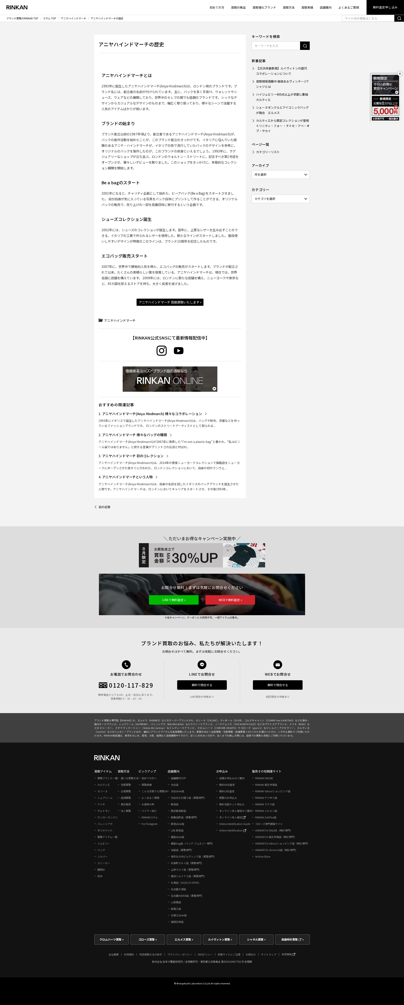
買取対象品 (238, 7)
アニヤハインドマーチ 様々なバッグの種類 (134, 434)
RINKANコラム (150, 817)
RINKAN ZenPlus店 (265, 817)
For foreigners (149, 824)
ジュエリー (103, 843)
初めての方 (217, 7)
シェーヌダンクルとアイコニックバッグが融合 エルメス (282, 110)
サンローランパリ (107, 817)
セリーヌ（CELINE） (207, 720)
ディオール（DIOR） (231, 720)
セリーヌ (102, 791)
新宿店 (174, 804)
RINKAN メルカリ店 (266, 811)
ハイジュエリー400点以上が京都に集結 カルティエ (283, 97)
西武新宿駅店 (178, 811)
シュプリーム (105, 797)
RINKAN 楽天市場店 (266, 784)
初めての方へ (149, 778)
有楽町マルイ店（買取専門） (187, 863)
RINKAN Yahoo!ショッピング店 (272, 791)
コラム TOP (49, 18)
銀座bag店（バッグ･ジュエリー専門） (192, 843)
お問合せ (251, 954)
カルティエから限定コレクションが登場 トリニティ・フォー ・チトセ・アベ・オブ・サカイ (283, 125)
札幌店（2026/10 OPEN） (186, 882)
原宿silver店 (177, 824)
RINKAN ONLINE (264, 778)
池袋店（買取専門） (182, 850)
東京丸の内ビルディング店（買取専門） (193, 856)
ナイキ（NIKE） (298, 724)
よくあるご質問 (348, 7)
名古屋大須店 (178, 889)
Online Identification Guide (234, 824)
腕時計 (101, 869)
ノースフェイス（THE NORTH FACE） (236, 724)
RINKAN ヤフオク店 (266, 797)
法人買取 (126, 811)
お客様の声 (148, 804)
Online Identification (231, 830)
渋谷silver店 (177, 791)
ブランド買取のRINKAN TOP (22, 18)
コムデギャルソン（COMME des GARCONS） (270, 720)
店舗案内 (326, 7)
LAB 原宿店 (177, 830)
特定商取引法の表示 (150, 954)
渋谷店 (174, 784)
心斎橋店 (176, 902)
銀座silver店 (177, 837)
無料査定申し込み (385, 7)
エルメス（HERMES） (150, 720)
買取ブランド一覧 (107, 778)
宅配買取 (126, 784)
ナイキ (101, 804)
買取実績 (307, 7)
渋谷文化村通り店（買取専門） (188, 797)
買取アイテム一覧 (107, 837)
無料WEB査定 (227, 784)
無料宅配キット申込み (232, 804)
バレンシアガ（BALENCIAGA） (168, 724)
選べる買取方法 (129, 778)
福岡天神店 (177, 921)
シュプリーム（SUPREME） (133, 724)
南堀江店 (176, 908)
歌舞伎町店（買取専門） (185, 817)
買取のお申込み (228, 797)
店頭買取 (126, 797)
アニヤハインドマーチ (73, 18)
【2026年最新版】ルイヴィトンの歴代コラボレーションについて (281, 71)
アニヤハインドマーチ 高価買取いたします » (170, 302)
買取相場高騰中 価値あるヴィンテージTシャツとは (282, 84)
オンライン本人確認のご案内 (235, 811)
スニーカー (103, 863)
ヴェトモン (103, 811)
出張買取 (126, 791)
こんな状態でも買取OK (155, 791)
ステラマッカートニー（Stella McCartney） (141, 728)
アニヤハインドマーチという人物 (127, 476)
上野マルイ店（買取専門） (186, 869)
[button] (174, 600)
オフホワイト (105, 830)
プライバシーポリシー (180, 954)
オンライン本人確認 (231, 817)
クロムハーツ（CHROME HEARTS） (217, 728)
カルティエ (103, 784)
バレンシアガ (105, 824)
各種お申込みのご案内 (232, 778)
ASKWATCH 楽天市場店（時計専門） (275, 837)
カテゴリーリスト (268, 152)
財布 (99, 876)
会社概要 (114, 954)
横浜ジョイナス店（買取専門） (188, 876)
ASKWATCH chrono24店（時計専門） (276, 850)
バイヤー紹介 (149, 811)
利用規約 (129, 954)
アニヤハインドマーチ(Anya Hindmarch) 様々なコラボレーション (152, 413)
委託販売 (126, 804)
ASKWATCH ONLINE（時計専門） (273, 830)
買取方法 (289, 7)
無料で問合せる (202, 685)
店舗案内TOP (178, 778)
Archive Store (262, 856)
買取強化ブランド (264, 7)
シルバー (102, 856)
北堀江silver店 (179, 915)
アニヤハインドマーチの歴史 (107, 18)
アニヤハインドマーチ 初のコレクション (132, 455)
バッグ (101, 850)
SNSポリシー (205, 954)
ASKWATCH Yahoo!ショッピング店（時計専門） (282, 843)
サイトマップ (268, 954)
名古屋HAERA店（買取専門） (187, 895)
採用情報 (287, 954)
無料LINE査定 (226, 791)
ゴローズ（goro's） (252, 728)
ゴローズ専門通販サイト (269, 824)
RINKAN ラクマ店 (265, 804)
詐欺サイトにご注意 (229, 954)
